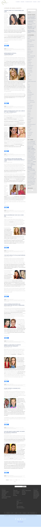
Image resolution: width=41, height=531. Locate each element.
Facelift (29, 73)
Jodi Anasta (20, 476)
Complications (30, 62)
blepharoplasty (19, 106)
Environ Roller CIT (19, 502)
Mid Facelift (4, 494)
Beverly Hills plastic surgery (15, 106)
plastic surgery (32, 181)
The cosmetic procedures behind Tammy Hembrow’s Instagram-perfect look (14, 160)
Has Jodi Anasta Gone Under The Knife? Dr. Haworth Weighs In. (14, 432)
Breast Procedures (30, 51)
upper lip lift (29, 185)
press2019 (29, 111)
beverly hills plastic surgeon (9, 154)
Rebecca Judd (19, 385)
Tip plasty (29, 130)
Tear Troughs (29, 129)
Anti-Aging (29, 36)
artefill (9, 106)
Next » (15, 481)
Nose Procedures (30, 105)
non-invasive (18, 211)
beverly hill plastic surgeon (31, 144)
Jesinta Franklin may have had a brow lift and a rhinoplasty (14, 111)
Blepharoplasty (30, 41)
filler (19, 300)
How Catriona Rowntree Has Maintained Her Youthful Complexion (14, 304)
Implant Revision (36, 493)
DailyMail (32, 164)
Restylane (7, 252)
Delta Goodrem (17, 251)
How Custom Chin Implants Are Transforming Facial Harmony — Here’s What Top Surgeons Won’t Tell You (32, 17)
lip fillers (29, 174)
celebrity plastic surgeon (9, 49)
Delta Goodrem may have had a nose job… (14, 215)
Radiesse (21, 211)
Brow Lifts (23, 491)
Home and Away (17, 476)
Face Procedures (30, 71)
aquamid (7, 106)
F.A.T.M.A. (14, 494)
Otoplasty (23, 494)
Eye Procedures (30, 70)
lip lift (21, 49)
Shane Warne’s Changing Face (12, 388)
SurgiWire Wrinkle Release (6, 496)
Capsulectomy (30, 59)
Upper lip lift (29, 135)
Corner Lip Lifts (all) (16, 491)
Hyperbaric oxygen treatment (32, 81)
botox (13, 154)
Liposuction (29, 97)
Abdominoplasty (36, 495)
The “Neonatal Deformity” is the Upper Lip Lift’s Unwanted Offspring (31, 21)
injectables (31, 173)
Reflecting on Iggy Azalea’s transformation (31, 24)
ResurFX (29, 116)
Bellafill (11, 106)
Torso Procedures (30, 132)
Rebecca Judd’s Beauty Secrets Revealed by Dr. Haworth (12, 345)
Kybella (29, 87)
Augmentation (35, 491)
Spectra (29, 127)
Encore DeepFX (30, 68)
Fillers (12, 107)
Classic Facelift (4, 493)
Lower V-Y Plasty (16, 493)
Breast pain (29, 49)
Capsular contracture (31, 57)
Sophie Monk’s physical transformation (10, 54)
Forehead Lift (29, 79)
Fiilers (28, 76)
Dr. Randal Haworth (11, 48)
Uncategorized (30, 133)
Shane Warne (14, 428)
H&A (14, 476)
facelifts (17, 49)
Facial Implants (4, 497)
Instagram (16, 211)
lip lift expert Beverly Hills (21, 107)
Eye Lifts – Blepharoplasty (26, 490)
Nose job (29, 103)
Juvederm (14, 107)
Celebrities (8, 48)
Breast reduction (30, 52)
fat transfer (19, 49)
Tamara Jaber (9, 50)
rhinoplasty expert (6, 50)
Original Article (6, 43)
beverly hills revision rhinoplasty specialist (31, 153)
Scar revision (29, 121)
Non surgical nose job (31, 100)
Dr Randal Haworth (14, 49)
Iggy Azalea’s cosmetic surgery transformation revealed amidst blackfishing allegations (32, 31)
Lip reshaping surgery (31, 94)
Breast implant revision (31, 46)
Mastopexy (29, 98)
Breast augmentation (31, 44)
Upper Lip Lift (15, 490)
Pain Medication (30, 106)
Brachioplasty (35, 496)
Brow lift (29, 54)
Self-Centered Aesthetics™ (32, 124)
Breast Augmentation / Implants (17, 154)
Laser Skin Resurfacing (20, 507)
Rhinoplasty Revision (5, 491)
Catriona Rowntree (20, 341)
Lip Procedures (30, 92)
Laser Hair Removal (20, 506)
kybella (16, 107)
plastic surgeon (11, 428)
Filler (17, 504)
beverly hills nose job (31, 145)
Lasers (29, 89)
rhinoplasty (23, 49)
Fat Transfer (4, 495)
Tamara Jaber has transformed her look (14, 11)
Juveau (29, 84)
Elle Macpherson (15, 300)
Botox (28, 43)
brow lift (22, 154)
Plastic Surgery (30, 108)
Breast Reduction (36, 494)
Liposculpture (29, 95)
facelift (18, 300)
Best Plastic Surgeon (31, 143)
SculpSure (29, 122)
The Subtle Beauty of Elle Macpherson (14, 255)
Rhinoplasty (29, 119)
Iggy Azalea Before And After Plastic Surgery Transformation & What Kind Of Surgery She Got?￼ (32, 27)
